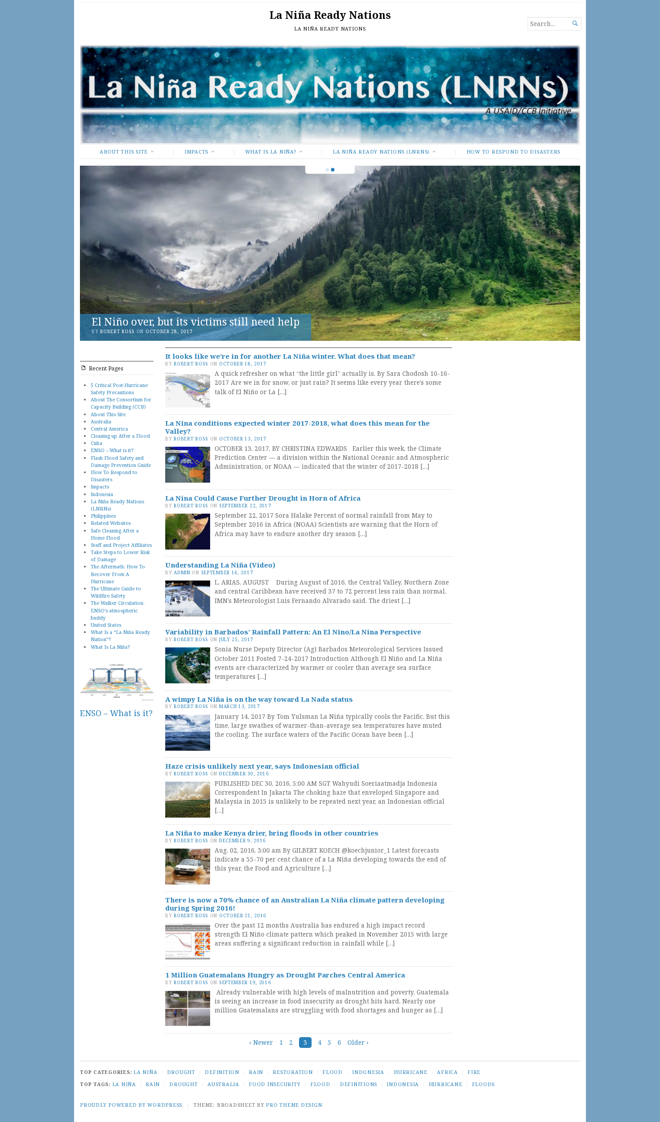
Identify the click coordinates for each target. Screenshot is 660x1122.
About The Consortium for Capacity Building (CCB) (121, 403)
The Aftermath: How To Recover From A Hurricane (118, 573)
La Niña (145, 1072)
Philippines (103, 515)
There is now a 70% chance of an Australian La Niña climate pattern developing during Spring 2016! (304, 903)
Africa (447, 1072)
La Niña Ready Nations (330, 15)
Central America (109, 428)
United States (106, 624)
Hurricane (410, 1072)
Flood (332, 1072)
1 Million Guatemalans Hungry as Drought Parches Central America (285, 974)
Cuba (96, 443)
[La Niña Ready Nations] (330, 94)
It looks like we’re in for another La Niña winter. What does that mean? (290, 356)
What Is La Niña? (270, 151)
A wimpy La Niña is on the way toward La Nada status (259, 699)
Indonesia (102, 494)
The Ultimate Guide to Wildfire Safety (116, 592)
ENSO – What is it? (112, 450)
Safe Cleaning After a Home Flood (115, 534)
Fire (473, 1072)
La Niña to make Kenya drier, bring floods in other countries (271, 832)
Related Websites (111, 522)
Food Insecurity (274, 1084)
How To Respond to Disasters (513, 151)
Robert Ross (117, 331)
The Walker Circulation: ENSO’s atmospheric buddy (118, 609)
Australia (101, 421)
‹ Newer (261, 1042)
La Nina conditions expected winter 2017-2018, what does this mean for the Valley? (297, 427)
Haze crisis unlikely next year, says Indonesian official (262, 765)
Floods (483, 1084)
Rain (256, 1072)
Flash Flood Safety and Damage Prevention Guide (121, 461)
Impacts (196, 151)
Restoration (292, 1072)
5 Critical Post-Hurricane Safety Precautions (119, 389)
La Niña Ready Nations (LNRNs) (381, 151)
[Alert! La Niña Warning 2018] (330, 253)
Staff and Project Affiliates (121, 544)
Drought (181, 1072)
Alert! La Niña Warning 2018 (163, 322)
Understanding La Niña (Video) (220, 564)
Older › (358, 1042)
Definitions (358, 1084)
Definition (222, 1072)
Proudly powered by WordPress (131, 1104)
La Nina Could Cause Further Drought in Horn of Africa (263, 497)
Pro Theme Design (294, 1104)
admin (182, 572)
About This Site (124, 151)
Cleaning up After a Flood (120, 435)
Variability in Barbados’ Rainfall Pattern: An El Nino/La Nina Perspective (293, 631)
